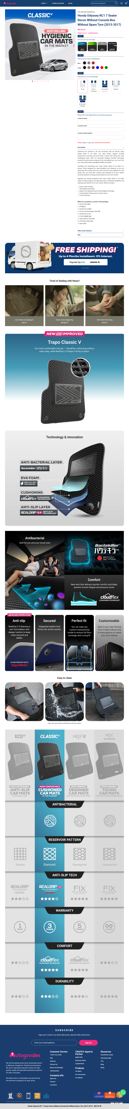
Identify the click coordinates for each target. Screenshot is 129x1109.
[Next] (73, 45)
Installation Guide (107, 1055)
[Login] (121, 3)
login (84, 143)
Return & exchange (56, 1067)
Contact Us (53, 1064)
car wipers (79, 1078)
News (102, 1067)
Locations (53, 1085)
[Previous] (6, 45)
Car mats (78, 1071)
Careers (52, 1081)
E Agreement (79, 1063)
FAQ (51, 1058)
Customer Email (82, 126)
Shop (43, 3)
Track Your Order (56, 1055)
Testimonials (54, 1071)
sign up (90, 143)
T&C (102, 1061)
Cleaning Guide (106, 1058)
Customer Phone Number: (85, 133)
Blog (70, 3)
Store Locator (58, 3)
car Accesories (80, 1074)
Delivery (53, 1061)
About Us (53, 1078)
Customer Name (82, 118)
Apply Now (79, 1057)
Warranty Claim (80, 1060)
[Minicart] (126, 3)
